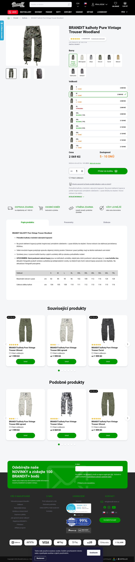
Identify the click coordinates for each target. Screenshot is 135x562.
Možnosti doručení (95, 163)
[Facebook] (104, 507)
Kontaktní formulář (110, 520)
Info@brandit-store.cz (112, 502)
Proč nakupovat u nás (49, 501)
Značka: (74, 44)
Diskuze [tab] (106, 222)
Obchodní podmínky (49, 504)
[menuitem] (12, 12)
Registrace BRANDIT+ (20, 521)
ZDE (111, 474)
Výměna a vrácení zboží (20, 511)
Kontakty (49, 511)
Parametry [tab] (68, 222)
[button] (58, 370)
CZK (77, 4)
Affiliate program (20, 528)
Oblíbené (20, 504)
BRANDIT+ (89, 474)
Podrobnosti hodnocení (98, 38)
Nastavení (40, 558)
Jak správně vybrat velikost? (20, 518)
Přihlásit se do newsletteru (86, 483)
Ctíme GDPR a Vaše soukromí (49, 508)
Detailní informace (75, 196)
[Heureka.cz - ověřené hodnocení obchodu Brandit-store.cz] (78, 508)
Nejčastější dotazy (20, 508)
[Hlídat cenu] (90, 184)
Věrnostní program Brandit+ (20, 501)
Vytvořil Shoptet (106, 559)
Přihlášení (20, 524)
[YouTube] (113, 507)
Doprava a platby (20, 514)
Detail (25, 361)
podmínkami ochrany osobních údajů (99, 477)
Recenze (78, 501)
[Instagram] (109, 507)
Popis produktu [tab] (27, 222)
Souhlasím (94, 553)
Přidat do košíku (105, 171)
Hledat (69, 4)
